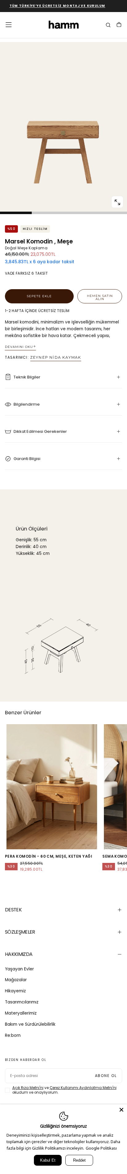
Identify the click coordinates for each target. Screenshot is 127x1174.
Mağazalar (16, 980)
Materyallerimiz (21, 1013)
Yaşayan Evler (19, 969)
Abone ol (106, 1075)
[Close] (121, 1110)
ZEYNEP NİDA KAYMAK (55, 357)
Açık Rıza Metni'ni (27, 1087)
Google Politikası (101, 1148)
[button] (8, 24)
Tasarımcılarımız (22, 1002)
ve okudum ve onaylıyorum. (64, 1090)
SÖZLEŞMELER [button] (20, 931)
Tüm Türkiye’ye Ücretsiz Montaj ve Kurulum (51, 6)
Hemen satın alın (100, 297)
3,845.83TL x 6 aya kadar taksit (39, 261)
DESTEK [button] (13, 909)
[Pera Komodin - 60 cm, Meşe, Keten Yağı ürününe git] (52, 787)
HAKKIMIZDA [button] (19, 954)
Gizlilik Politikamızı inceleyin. (58, 1148)
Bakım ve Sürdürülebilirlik (30, 1024)
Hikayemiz (15, 991)
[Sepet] (119, 25)
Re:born (13, 1035)
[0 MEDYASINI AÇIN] (117, 202)
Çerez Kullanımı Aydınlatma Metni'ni (83, 1087)
